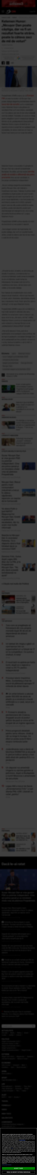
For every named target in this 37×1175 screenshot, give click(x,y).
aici (12, 1147)
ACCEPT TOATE (18, 1168)
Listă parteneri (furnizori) (6, 1164)
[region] (18, 1151)
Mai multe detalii (22, 1140)
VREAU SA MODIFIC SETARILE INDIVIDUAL (18, 1172)
